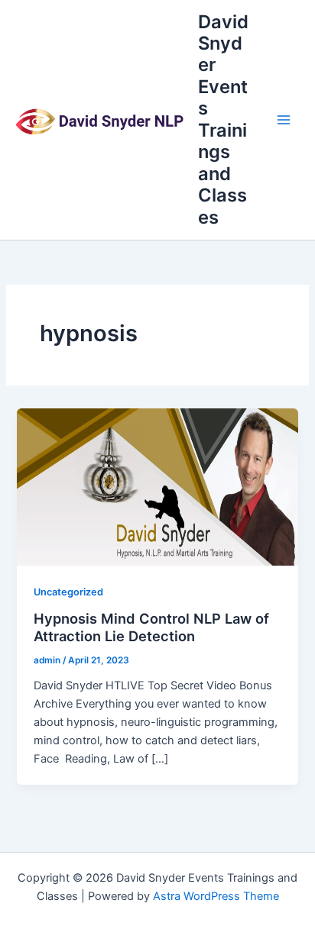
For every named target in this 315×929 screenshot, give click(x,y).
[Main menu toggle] (284, 120)
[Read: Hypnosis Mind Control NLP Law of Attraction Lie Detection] (157, 486)
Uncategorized (68, 592)
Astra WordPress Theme (216, 896)
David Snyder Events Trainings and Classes (223, 119)
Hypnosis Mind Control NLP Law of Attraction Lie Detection (151, 627)
